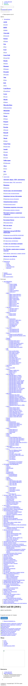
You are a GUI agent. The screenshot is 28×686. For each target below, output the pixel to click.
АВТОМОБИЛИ (7, 274)
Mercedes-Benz (7, 105)
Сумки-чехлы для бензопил (12, 238)
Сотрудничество (10, 266)
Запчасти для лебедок (10, 256)
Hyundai (6, 72)
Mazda (5, 99)
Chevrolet (6, 33)
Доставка (8, 265)
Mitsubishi (6, 110)
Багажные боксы (8, 220)
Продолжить (4, 618)
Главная (5, 272)
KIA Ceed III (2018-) (8, 276)
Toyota (5, 155)
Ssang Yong (6, 144)
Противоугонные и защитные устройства (11, 624)
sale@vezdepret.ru (8, 673)
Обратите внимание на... (9, 621)
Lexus (5, 94)
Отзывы (5, 644)
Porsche (5, 127)
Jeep (4, 77)
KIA (4, 83)
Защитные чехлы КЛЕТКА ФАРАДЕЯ (10, 630)
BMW (5, 27)
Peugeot (5, 121)
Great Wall (6, 55)
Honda (5, 61)
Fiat (4, 44)
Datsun (5, 38)
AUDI (5, 22)
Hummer (6, 66)
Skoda (5, 138)
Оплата (8, 264)
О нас (7, 262)
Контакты (8, 268)
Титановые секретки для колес (13, 207)
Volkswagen (6, 160)
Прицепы (6, 185)
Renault (5, 132)
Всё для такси (7, 225)
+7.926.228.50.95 (8, 672)
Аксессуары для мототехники (12, 190)
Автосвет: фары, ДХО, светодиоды (14, 179)
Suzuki (5, 149)
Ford (4, 49)
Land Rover (7, 88)
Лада (5, 166)
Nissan (5, 116)
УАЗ (4, 171)
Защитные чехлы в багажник (12, 196)
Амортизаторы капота (10, 201)
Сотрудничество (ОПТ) (9, 645)
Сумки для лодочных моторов (12, 243)
